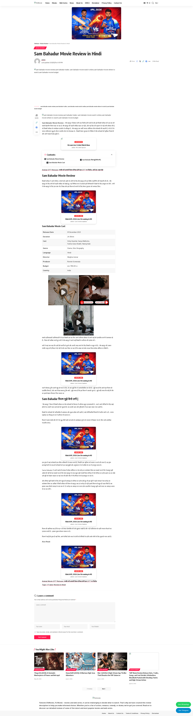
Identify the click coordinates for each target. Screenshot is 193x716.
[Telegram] (147, 3)
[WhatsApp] (149, 3)
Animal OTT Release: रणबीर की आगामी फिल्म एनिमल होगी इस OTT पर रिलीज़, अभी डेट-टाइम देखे (72, 170)
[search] (153, 3)
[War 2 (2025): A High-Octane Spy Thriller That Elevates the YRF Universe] (112, 661)
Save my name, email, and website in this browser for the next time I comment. (60, 632)
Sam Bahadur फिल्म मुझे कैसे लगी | (91, 160)
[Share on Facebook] (137, 61)
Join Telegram (183, 710)
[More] (149, 61)
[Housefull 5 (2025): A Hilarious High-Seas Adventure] (80, 661)
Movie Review (40, 48)
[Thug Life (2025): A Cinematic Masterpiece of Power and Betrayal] (49, 661)
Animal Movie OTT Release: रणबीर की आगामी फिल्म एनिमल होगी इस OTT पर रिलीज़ (69, 581)
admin (43, 60)
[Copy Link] (143, 61)
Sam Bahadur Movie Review (55, 159)
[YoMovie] (38, 3)
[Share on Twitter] (140, 61)
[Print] (146, 61)
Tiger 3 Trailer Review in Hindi (54, 585)
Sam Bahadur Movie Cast (57, 162)
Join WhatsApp (183, 704)
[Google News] (144, 3)
